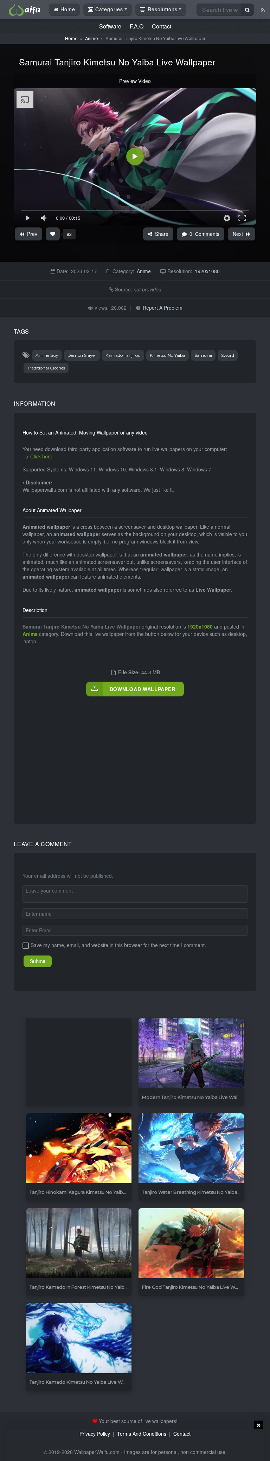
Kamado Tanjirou (123, 355)
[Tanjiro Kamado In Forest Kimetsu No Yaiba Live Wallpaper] (78, 1243)
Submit (37, 961)
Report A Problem (162, 307)
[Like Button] (53, 233)
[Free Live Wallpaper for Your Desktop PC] (24, 8)
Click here (41, 456)
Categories (108, 9)
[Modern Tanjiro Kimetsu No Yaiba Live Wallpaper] (191, 1053)
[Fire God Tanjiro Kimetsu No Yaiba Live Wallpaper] (191, 1243)
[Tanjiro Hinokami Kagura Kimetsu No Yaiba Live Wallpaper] (78, 1148)
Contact (161, 26)
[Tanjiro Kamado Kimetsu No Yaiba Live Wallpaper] (78, 1338)
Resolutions (162, 9)
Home (67, 9)
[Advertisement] (146, 752)
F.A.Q (136, 26)
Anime (91, 38)
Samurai (203, 355)
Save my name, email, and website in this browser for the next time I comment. (118, 944)
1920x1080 (207, 271)
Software (110, 26)
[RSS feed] (263, 9)
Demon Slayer (82, 355)
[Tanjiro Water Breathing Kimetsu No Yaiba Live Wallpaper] (191, 1148)
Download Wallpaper (142, 689)
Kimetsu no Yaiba (167, 355)
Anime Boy (47, 355)
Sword (227, 355)
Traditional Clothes (46, 368)
